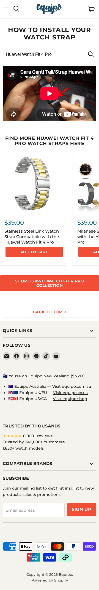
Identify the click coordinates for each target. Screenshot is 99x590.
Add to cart (34, 252)
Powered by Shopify (49, 580)
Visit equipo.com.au (71, 386)
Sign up (82, 509)
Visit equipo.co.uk (70, 392)
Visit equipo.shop (70, 398)
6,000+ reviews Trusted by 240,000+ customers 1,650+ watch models (34, 442)
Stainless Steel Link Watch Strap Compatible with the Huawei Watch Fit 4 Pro (31, 236)
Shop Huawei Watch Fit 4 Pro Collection (49, 283)
